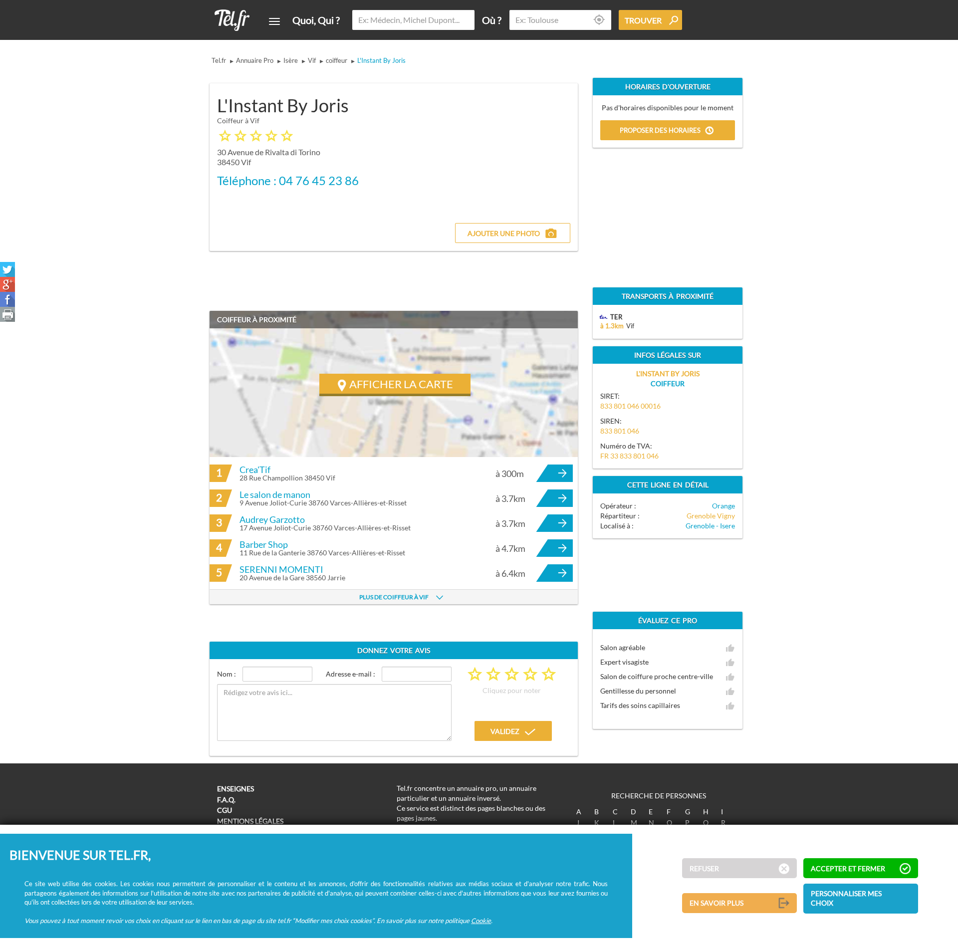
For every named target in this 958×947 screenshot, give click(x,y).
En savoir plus (716, 903)
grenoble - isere (710, 525)
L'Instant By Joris (381, 60)
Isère (290, 60)
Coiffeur (668, 383)
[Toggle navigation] (274, 21)
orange (723, 505)
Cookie (481, 921)
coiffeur (336, 60)
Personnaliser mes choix (846, 898)
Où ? (491, 20)
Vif (312, 60)
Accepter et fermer (848, 868)
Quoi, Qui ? (316, 20)
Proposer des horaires (660, 130)
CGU (224, 810)
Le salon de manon (275, 494)
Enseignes (235, 788)
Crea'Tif (255, 469)
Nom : (226, 674)
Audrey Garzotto (272, 519)
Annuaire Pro (254, 60)
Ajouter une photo (504, 233)
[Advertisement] (492, 148)
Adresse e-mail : (350, 674)
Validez (504, 731)
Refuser (704, 868)
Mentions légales (250, 821)
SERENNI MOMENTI (281, 569)
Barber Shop (264, 544)
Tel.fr (219, 60)
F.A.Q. (226, 799)
